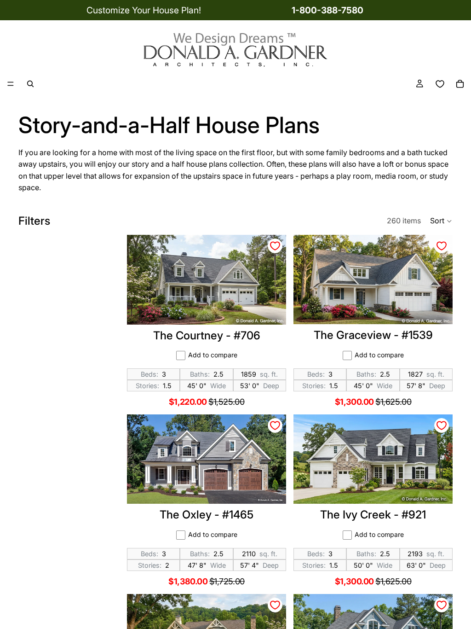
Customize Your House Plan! (143, 10)
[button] (441, 221)
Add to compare (212, 355)
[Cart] (460, 84)
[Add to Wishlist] (275, 246)
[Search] (30, 84)
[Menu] (10, 84)
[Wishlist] (440, 84)
